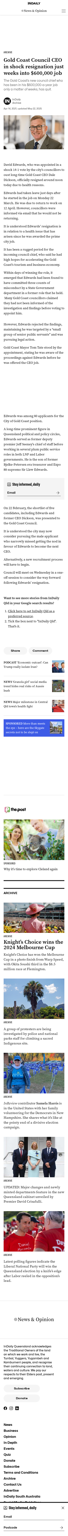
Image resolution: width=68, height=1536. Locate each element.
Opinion (10, 1437)
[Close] (63, 1508)
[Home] (34, 3)
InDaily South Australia (22, 1496)
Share (15, 650)
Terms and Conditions (21, 1472)
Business (11, 1431)
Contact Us (13, 1484)
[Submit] (57, 493)
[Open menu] (63, 11)
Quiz (7, 1454)
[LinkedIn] (17, 1408)
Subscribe (22, 1388)
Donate (22, 1398)
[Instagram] (11, 1408)
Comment (40, 650)
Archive (10, 1478)
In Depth (10, 1443)
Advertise (11, 1490)
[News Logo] (34, 11)
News (8, 1425)
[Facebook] (5, 1408)
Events (9, 1448)
